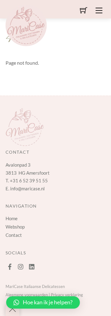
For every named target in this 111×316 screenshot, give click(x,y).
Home (12, 218)
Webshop (15, 226)
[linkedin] (32, 265)
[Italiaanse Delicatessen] (26, 24)
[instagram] (21, 265)
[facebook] (10, 265)
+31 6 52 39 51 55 (29, 180)
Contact (14, 235)
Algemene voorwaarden (27, 294)
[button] (43, 302)
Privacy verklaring (67, 294)
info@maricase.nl (27, 188)
